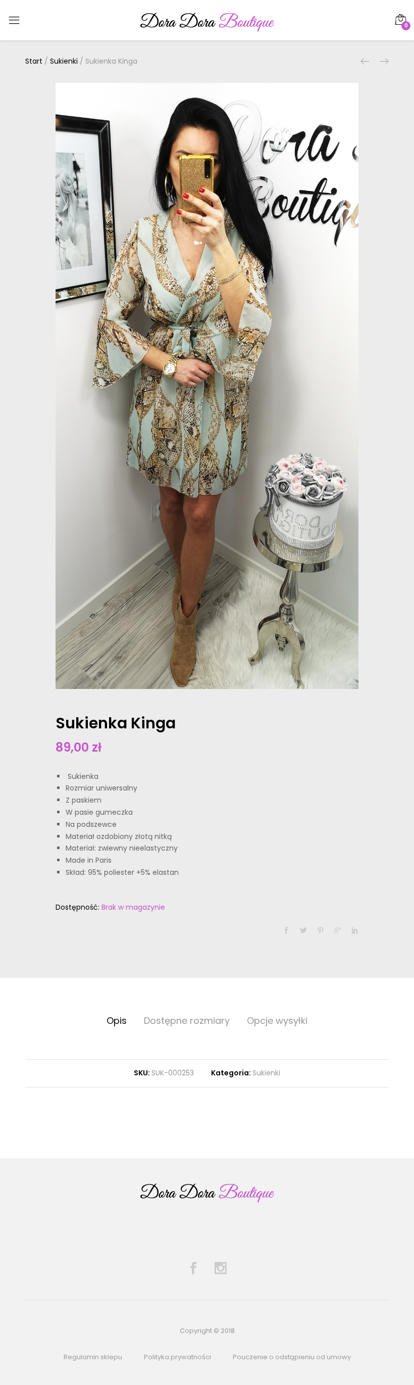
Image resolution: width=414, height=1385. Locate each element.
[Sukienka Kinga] (286, 931)
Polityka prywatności (177, 1357)
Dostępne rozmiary (187, 1020)
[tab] (116, 1021)
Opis (117, 1020)
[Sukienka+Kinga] (303, 931)
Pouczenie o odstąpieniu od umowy (292, 1357)
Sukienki (266, 1073)
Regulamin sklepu (93, 1357)
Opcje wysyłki (277, 1020)
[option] (207, 386)
